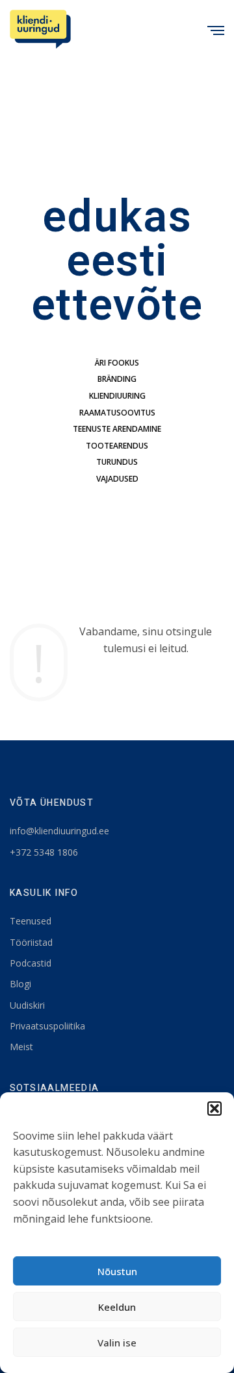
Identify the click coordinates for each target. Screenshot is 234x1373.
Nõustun (117, 1271)
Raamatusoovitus (117, 412)
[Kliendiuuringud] (40, 29)
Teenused (30, 921)
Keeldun (117, 1306)
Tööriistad (31, 942)
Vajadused (117, 478)
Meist (21, 1046)
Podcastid (30, 963)
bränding (117, 378)
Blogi (20, 984)
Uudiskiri (27, 1005)
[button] (214, 1108)
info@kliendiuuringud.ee (59, 831)
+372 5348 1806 (44, 852)
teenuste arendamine (117, 428)
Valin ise (117, 1342)
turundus (117, 461)
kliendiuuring (117, 395)
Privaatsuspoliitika (47, 1026)
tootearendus (117, 445)
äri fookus (117, 362)
